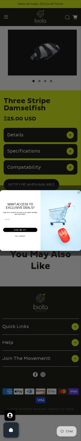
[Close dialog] (78, 192)
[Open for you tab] (9, 415)
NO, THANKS (20, 236)
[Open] (11, 430)
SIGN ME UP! (20, 230)
